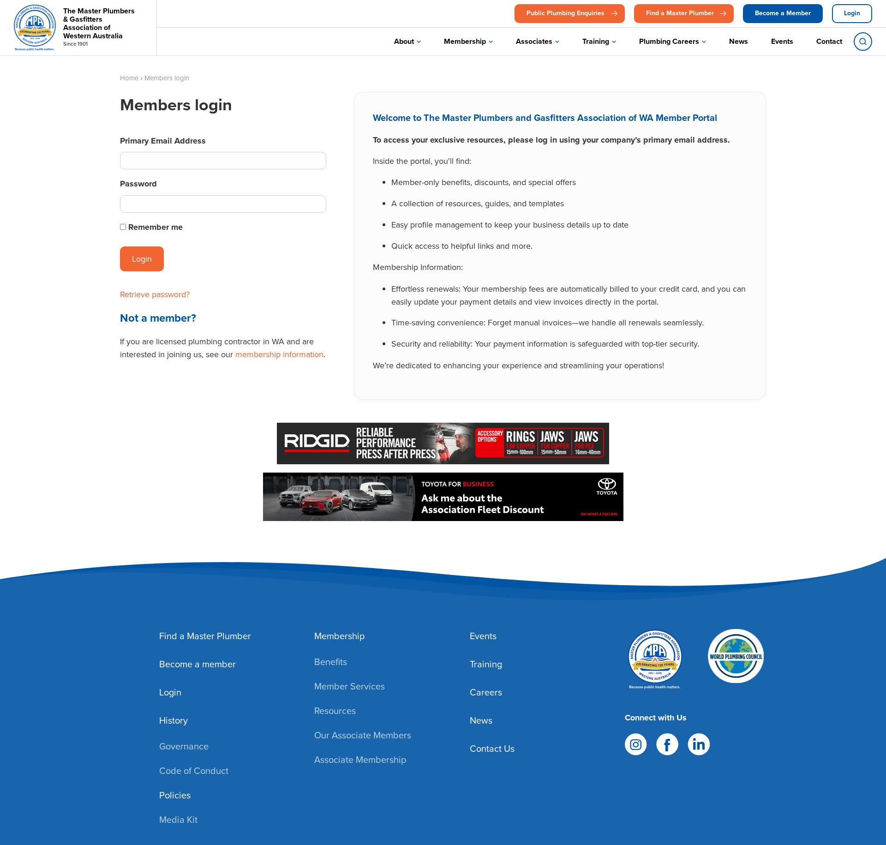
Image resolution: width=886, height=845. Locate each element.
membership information (279, 354)
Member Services (349, 686)
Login (852, 13)
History (173, 720)
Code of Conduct (193, 771)
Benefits (330, 662)
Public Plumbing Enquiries (566, 13)
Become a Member (783, 13)
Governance (184, 746)
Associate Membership (360, 760)
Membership (465, 41)
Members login (166, 78)
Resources (335, 711)
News (738, 41)
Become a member (197, 664)
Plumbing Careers (669, 41)
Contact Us (492, 748)
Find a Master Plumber (680, 13)
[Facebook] (667, 743)
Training (595, 41)
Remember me (155, 227)
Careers (486, 692)
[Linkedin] (699, 743)
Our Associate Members (362, 735)
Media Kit (178, 820)
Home (129, 78)
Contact (829, 41)
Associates (534, 41)
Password (138, 184)
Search (863, 41)
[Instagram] (636, 743)
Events (782, 41)
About (404, 41)
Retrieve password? (155, 294)
